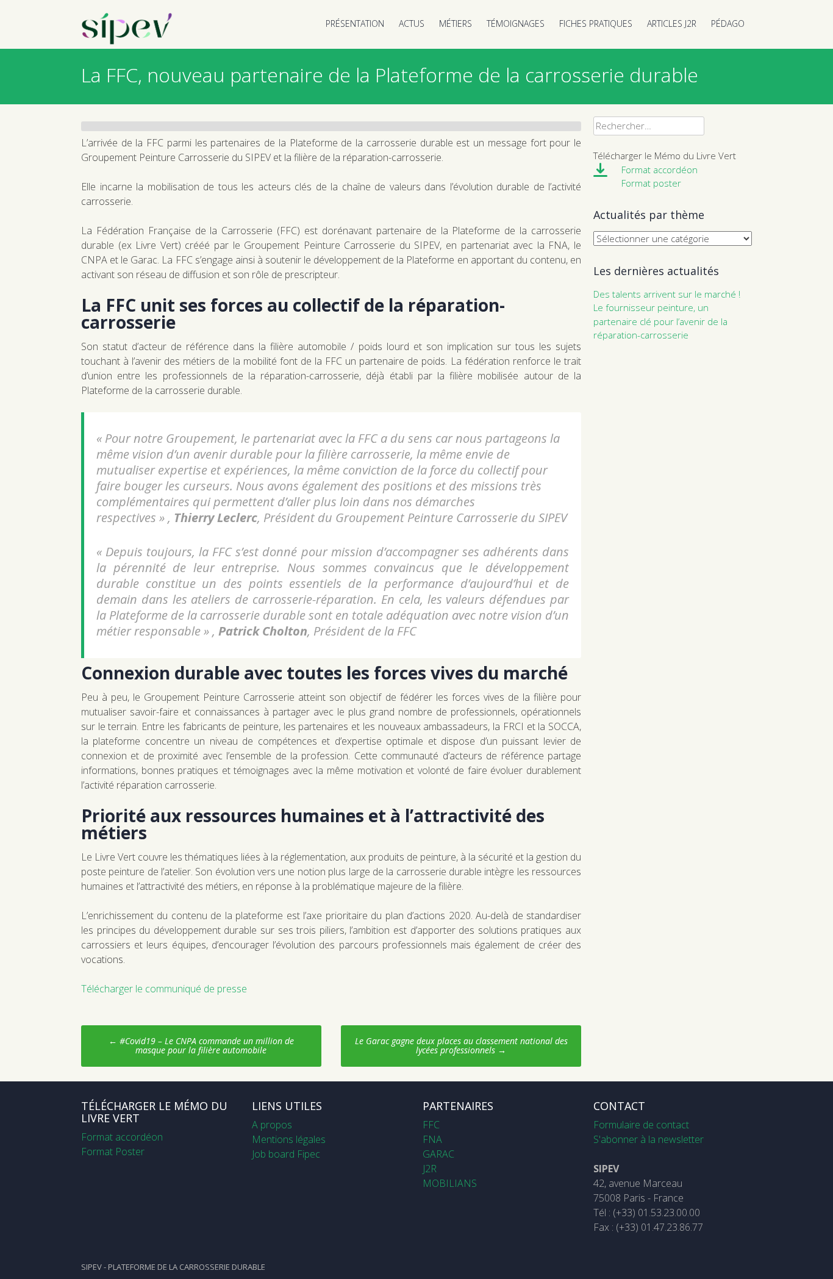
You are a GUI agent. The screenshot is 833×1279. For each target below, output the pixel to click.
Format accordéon (659, 169)
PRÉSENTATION (355, 23)
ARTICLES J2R (671, 23)
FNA (432, 1139)
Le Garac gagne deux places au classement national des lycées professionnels (461, 1045)
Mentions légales (289, 1139)
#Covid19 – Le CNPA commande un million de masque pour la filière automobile (201, 1045)
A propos (272, 1124)
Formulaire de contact (641, 1124)
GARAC (438, 1154)
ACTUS (411, 23)
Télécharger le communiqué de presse (164, 988)
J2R (430, 1168)
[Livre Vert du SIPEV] (127, 41)
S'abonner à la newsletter (648, 1139)
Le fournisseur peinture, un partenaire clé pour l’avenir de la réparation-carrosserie (660, 321)
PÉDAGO (728, 23)
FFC (431, 1124)
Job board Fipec (286, 1154)
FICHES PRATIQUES (595, 23)
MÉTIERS (455, 23)
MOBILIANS (450, 1183)
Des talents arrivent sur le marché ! (666, 294)
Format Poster (113, 1151)
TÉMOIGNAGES (516, 23)
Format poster (651, 183)
